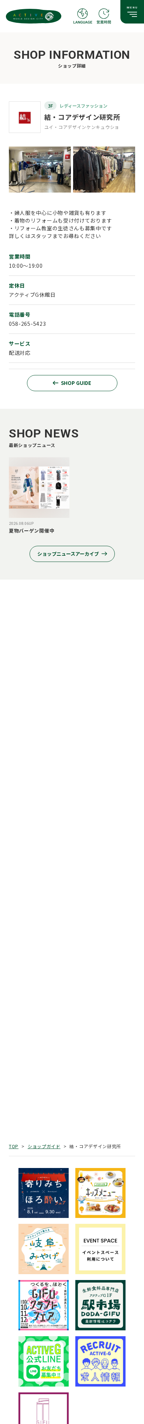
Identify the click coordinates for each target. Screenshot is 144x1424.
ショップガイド (44, 1146)
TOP (13, 1146)
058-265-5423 (27, 323)
